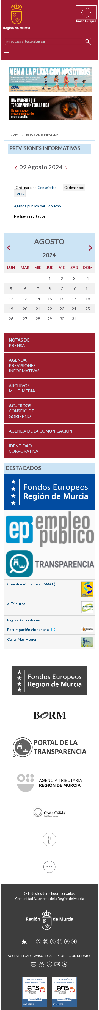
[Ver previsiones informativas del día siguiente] (66, 166)
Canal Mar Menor (22, 639)
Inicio (14, 135)
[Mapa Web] (41, 964)
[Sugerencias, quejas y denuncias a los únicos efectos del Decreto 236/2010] (57, 964)
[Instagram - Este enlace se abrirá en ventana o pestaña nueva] (59, 941)
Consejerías (47, 187)
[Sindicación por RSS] (64, 964)
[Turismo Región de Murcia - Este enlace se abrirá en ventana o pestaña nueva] (49, 811)
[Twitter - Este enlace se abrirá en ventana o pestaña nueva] (53, 941)
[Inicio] (16, 16)
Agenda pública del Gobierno (37, 206)
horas (19, 193)
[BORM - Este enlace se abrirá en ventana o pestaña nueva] (49, 714)
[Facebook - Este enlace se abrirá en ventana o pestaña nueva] (49, 838)
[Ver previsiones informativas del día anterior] (16, 166)
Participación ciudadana (28, 630)
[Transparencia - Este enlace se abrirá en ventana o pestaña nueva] (49, 563)
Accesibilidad (19, 955)
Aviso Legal (43, 955)
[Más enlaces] (49, 865)
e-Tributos (16, 604)
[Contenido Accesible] (28, 941)
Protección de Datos (74, 955)
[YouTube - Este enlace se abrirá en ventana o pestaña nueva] (45, 941)
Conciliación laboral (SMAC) (31, 584)
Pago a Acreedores (23, 620)
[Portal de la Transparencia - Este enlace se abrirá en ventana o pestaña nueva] (49, 746)
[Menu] (6, 54)
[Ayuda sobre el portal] (49, 964)
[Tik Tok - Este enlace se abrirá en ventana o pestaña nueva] (74, 941)
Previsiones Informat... (42, 135)
